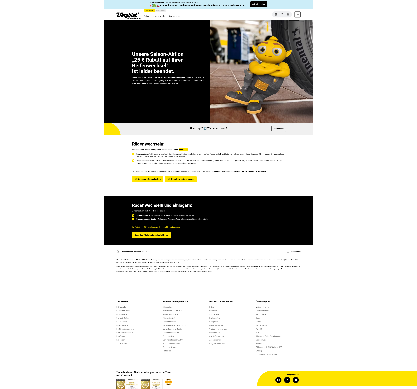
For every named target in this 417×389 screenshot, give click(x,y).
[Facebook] (278, 380)
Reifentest (167, 351)
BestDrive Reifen (122, 325)
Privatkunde (149, 10)
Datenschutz (261, 340)
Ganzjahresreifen (169, 322)
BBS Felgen (120, 336)
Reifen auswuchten (216, 325)
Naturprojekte (261, 314)
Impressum (260, 344)
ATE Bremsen (121, 344)
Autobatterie (214, 314)
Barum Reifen (121, 322)
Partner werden (261, 325)
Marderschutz (214, 333)
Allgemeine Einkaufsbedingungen (268, 336)
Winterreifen (167, 307)
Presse (258, 322)
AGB (257, 333)
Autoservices (174, 16)
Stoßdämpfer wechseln (218, 329)
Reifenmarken (121, 307)
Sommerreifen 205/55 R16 (173, 340)
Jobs (258, 318)
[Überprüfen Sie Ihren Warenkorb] (275, 14)
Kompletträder (159, 16)
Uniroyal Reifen (122, 314)
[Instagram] (287, 380)
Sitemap (259, 351)
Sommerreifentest (170, 347)
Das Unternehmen (263, 311)
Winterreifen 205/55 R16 (172, 311)
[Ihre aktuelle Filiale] (282, 14)
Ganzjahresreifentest (171, 333)
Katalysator (213, 322)
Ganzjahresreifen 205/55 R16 (174, 325)
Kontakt (259, 329)
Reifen (146, 16)
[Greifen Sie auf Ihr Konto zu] (288, 14)
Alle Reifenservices (216, 336)
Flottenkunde (160, 10)
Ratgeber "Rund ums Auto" (219, 344)
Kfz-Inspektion (214, 318)
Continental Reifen (123, 311)
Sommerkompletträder (171, 344)
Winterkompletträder (170, 314)
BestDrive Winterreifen (124, 333)
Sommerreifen (168, 336)
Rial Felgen (120, 340)
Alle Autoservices (215, 340)
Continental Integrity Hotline (266, 354)
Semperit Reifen (122, 318)
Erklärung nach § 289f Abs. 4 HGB (269, 347)
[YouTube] (296, 380)
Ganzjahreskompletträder (172, 329)
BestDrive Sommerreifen (125, 329)
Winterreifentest (169, 318)
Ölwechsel (213, 311)
